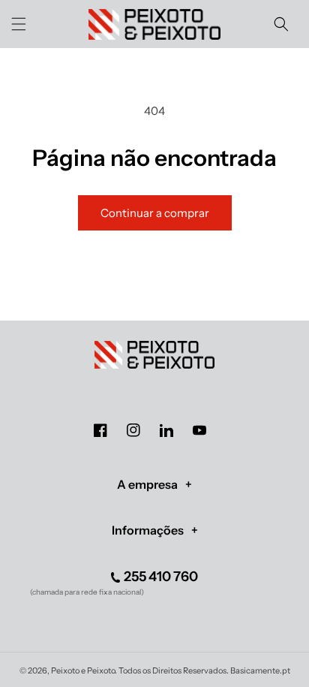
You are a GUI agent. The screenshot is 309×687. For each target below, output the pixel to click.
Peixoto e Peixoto (83, 670)
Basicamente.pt (260, 670)
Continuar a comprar (154, 213)
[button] (18, 24)
